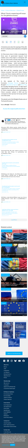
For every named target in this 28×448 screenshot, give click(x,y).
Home (2, 10)
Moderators (6, 415)
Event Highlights (7, 412)
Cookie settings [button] (5, 444)
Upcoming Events (7, 406)
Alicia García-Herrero (12, 84)
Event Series (6, 408)
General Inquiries (7, 422)
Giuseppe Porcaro (13, 83)
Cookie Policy (11, 442)
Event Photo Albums (8, 417)
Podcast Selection (10, 10)
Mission (5, 366)
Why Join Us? (6, 383)
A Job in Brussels (7, 432)
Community (6, 384)
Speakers (6, 413)
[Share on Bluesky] (10, 42)
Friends (5, 377)
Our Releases (7, 372)
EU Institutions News (8, 393)
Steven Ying (23, 84)
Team (5, 368)
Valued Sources (7, 375)
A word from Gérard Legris (9, 388)
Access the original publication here (14, 109)
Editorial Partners (7, 374)
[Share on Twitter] (3, 42)
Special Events (7, 410)
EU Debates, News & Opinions (11, 3)
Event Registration (8, 404)
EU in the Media (7, 395)
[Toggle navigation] (25, 2)
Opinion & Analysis (8, 397)
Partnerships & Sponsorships (10, 426)
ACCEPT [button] (12, 444)
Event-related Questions (9, 424)
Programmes (6, 370)
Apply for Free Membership (14, 353)
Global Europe (20, 10)
